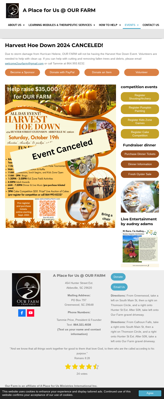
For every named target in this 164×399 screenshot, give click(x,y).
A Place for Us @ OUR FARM (59, 10)
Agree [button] (150, 393)
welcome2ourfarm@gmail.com (24, 63)
